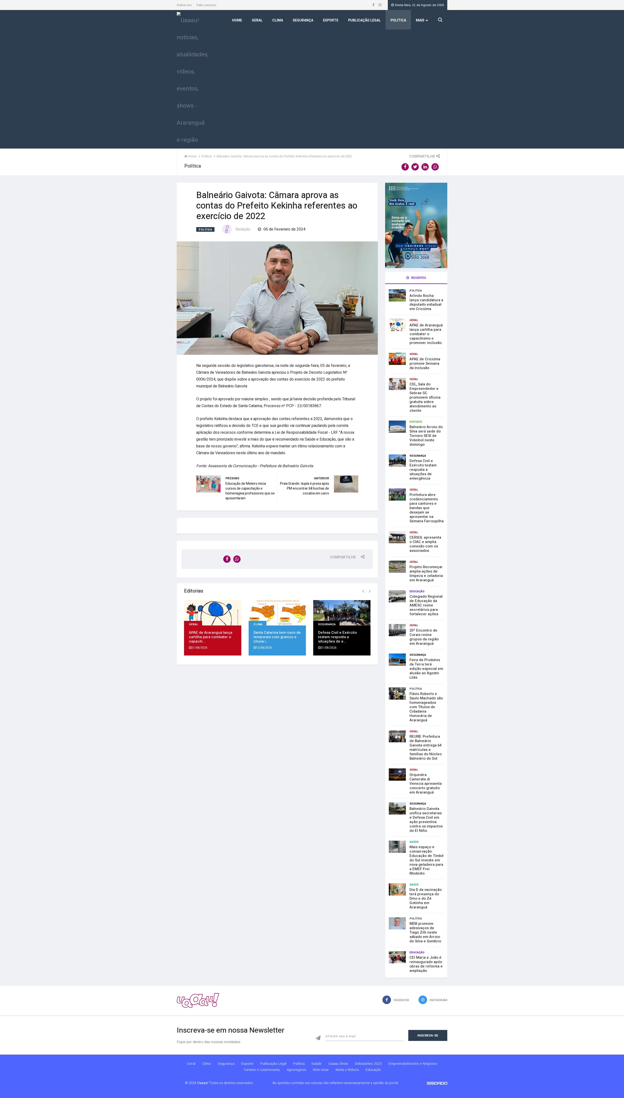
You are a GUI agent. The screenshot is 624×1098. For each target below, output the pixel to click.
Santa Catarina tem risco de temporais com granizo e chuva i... (277, 637)
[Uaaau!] (198, 1000)
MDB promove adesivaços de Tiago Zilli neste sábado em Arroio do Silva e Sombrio (425, 932)
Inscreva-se (427, 1035)
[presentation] (363, 591)
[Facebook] (374, 5)
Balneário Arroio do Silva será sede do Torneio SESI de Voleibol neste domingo (426, 435)
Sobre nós (184, 5)
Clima (277, 20)
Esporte (330, 20)
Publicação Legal (364, 20)
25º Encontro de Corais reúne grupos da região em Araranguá (424, 637)
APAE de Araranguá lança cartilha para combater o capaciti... (210, 637)
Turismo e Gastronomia (261, 1070)
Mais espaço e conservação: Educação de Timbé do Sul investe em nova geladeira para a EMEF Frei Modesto (427, 860)
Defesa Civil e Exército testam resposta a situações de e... (337, 637)
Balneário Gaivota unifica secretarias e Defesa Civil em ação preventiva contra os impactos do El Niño (426, 819)
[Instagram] (380, 5)
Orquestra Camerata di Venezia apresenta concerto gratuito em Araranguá (426, 783)
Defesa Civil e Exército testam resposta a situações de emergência (423, 469)
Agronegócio (296, 1070)
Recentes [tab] (418, 277)
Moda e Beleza (347, 1070)
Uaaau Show (338, 1064)
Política (398, 20)
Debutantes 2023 (368, 1064)
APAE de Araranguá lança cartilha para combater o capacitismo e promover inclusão (426, 333)
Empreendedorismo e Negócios (413, 1064)
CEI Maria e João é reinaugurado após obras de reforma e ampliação (426, 964)
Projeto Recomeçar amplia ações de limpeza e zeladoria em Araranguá (426, 573)
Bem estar (321, 1070)
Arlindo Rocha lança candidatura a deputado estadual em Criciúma (426, 302)
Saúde (414, 842)
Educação (417, 591)
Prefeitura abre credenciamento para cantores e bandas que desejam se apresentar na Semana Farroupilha (427, 508)
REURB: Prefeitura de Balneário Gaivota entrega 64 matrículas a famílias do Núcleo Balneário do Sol (426, 747)
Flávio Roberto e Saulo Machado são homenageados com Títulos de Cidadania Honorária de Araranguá (426, 707)
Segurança (303, 20)
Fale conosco (206, 5)
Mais (420, 20)
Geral (257, 20)
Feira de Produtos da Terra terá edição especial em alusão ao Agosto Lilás (426, 668)
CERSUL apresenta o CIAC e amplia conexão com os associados (425, 544)
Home (237, 20)
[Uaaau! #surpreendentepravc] (192, 79)
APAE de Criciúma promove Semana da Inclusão (425, 363)
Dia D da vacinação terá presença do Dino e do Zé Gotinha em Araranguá (426, 898)
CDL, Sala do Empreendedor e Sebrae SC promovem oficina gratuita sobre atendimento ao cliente (425, 397)
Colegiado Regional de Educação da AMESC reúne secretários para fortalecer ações (426, 605)
